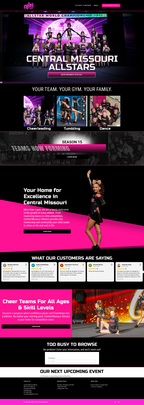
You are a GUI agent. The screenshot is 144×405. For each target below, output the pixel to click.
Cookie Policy (104, 385)
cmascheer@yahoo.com (31, 394)
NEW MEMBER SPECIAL (111, 5)
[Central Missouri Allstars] (29, 6)
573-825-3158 (28, 392)
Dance (105, 128)
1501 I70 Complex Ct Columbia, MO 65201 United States (29, 388)
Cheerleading (39, 128)
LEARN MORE (72, 157)
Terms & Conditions (96, 387)
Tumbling (72, 128)
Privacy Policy (95, 385)
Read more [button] (6, 279)
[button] (142, 272)
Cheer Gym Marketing (41, 402)
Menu (96, 5)
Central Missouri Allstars (30, 385)
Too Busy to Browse (83, 5)
